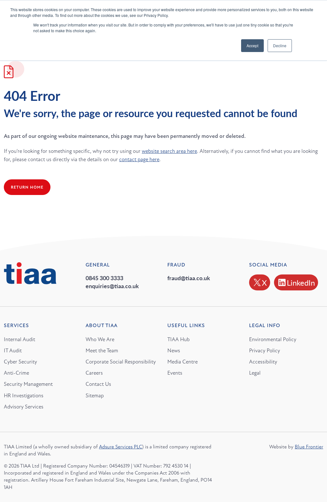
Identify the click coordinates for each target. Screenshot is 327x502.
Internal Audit (19, 339)
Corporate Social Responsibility (121, 361)
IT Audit (13, 350)
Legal (255, 373)
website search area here (169, 151)
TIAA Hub (178, 339)
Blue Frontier (309, 447)
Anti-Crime (16, 373)
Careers (94, 373)
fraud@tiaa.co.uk (188, 277)
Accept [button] (252, 45)
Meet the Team (102, 350)
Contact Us (98, 384)
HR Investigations (23, 395)
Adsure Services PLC (120, 447)
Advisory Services (23, 406)
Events (174, 373)
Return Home (27, 187)
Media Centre (182, 361)
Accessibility (263, 361)
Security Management (28, 384)
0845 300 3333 (104, 277)
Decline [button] (279, 45)
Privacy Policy (264, 350)
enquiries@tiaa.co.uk (112, 285)
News (173, 350)
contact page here (139, 159)
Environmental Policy (272, 339)
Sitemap (95, 395)
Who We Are (100, 339)
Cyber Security (20, 361)
